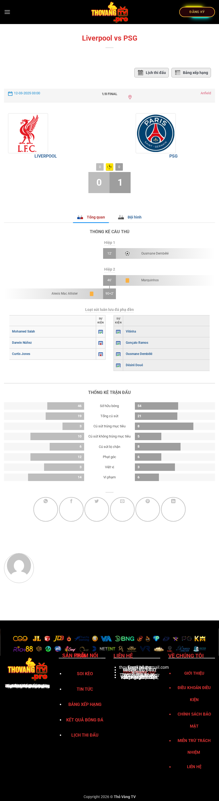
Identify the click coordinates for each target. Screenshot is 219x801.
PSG (173, 156)
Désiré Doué (134, 365)
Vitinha (131, 331)
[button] (7, 11)
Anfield (206, 93)
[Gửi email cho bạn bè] (122, 509)
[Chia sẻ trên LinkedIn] (173, 509)
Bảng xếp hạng (195, 73)
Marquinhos (150, 280)
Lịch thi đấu (156, 73)
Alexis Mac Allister (65, 293)
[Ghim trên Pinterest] (147, 509)
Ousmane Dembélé (155, 253)
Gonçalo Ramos (137, 343)
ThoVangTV (16, 686)
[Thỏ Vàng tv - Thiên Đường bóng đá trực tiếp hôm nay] (109, 12)
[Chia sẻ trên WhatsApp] (45, 509)
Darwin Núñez (22, 343)
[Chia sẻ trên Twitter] (96, 509)
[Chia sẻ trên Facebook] (71, 509)
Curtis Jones (21, 354)
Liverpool (45, 156)
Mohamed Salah (23, 331)
